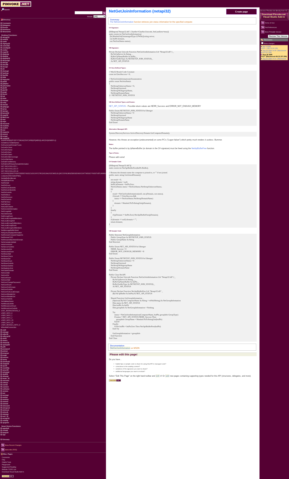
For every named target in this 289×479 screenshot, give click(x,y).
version (5, 391)
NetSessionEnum (7, 252)
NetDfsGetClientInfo (8, 188)
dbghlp (5, 56)
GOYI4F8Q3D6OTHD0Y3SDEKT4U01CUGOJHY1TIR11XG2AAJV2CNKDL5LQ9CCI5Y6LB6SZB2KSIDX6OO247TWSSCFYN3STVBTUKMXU (53, 173)
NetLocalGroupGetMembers (11, 228)
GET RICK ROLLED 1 (9, 166)
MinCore (5, 117)
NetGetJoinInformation (9, 209)
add (167, 376)
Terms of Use (270, 23)
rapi (3, 435)
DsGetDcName (6, 150)
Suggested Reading (9, 467)
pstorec (5, 357)
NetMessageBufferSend (10, 230)
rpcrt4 (4, 366)
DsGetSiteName (7, 159)
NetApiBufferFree (7, 180)
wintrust (5, 410)
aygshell (5, 428)
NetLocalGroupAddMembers (11, 218)
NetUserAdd (5, 280)
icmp (4, 102)
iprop (4, 109)
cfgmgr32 (6, 44)
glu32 (4, 88)
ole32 (4, 338)
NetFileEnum (5, 204)
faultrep (5, 73)
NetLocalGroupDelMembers (11, 223)
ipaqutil (5, 432)
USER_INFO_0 (6, 313)
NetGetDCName (7, 207)
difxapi (5, 62)
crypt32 (5, 52)
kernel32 (5, 113)
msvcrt (5, 134)
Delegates (6, 25)
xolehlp (5, 420)
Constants (6, 23)
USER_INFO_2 (6, 318)
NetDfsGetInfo (6, 192)
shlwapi (5, 376)
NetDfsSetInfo (6, 199)
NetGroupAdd (6, 211)
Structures (6, 31)
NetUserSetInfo (6, 299)
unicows (5, 380)
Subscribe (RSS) (11, 450)
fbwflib (5, 75)
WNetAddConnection (8, 327)
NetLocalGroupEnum (8, 225)
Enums (5, 27)
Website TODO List (9, 469)
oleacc (5, 340)
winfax (5, 397)
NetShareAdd (6, 254)
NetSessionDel (6, 249)
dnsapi (5, 67)
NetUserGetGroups (8, 287)
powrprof (6, 349)
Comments (6, 457)
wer (3, 393)
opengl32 (6, 345)
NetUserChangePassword (10, 282)
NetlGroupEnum (7, 216)
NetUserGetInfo (7, 289)
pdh (4, 347)
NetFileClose (5, 202)
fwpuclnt (5, 79)
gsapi (4, 92)
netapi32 (5, 138)
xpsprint (5, 423)
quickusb (6, 361)
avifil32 (5, 39)
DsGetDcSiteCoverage (9, 157)
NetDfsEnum (5, 185)
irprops (5, 111)
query (4, 359)
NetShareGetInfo (7, 263)
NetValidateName (7, 301)
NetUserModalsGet (8, 294)
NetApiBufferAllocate (8, 178)
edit (157, 376)
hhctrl (4, 94)
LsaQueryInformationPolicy (11, 176)
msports (5, 132)
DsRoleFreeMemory (8, 162)
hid (3, 96)
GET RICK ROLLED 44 (9, 171)
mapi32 (5, 115)
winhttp (5, 399)
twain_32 (5, 378)
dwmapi (5, 71)
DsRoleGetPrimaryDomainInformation (15, 164)
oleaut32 (5, 342)
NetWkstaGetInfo (7, 304)
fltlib (4, 77)
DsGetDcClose (6, 147)
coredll (5, 430)
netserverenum (6, 244)
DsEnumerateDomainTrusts (11, 145)
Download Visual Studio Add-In (13, 472)
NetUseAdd (5, 273)
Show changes (269, 43)
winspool (6, 408)
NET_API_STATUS (117, 106)
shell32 (5, 374)
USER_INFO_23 (7, 320)
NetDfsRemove (6, 197)
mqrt (4, 121)
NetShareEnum (6, 261)
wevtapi (5, 395)
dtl (3, 69)
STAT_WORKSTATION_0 (10, 311)
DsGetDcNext (6, 152)
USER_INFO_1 (6, 315)
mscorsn (5, 124)
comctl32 (6, 46)
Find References (271, 27)
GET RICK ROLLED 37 (9, 169)
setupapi (5, 372)
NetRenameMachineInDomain (12, 240)
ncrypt (5, 136)
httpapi (5, 100)
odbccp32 (6, 336)
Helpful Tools (6, 462)
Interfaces (6, 29)
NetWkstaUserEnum (8, 306)
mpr (4, 119)
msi (3, 130)
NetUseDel (5, 275)
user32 (5, 385)
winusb (5, 412)
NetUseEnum (6, 278)
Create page (241, 11)
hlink (4, 98)
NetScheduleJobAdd (8, 242)
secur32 (5, 370)
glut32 (4, 90)
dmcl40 (5, 65)
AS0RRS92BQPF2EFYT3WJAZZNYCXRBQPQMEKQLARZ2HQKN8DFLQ (28, 140)
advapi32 (5, 37)
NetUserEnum (6, 285)
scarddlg (5, 368)
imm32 (5, 105)
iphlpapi (5, 107)
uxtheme (5, 389)
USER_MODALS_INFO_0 (10, 325)
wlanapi (5, 414)
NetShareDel (5, 259)
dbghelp (5, 54)
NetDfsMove (5, 195)
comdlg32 (6, 48)
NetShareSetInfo (7, 266)
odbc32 (5, 334)
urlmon (5, 383)
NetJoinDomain (6, 214)
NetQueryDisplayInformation (11, 233)
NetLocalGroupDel (8, 221)
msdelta (5, 126)
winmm (5, 404)
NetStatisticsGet (7, 268)
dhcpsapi (6, 60)
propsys (5, 353)
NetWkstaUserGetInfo (9, 308)
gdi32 (4, 81)
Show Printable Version (273, 32)
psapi (4, 355)
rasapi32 (5, 364)
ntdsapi (5, 332)
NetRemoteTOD (7, 237)
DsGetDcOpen (6, 154)
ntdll (4, 330)
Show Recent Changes (13, 445)
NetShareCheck (7, 256)
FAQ (3, 460)
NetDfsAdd (5, 183)
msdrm (5, 128)
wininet (5, 401)
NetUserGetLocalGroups (10, 292)
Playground (6, 464)
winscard (6, 406)
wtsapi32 (5, 418)
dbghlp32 (6, 58)
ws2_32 (5, 416)
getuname (6, 86)
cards (4, 41)
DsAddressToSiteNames (10, 143)
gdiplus (5, 84)
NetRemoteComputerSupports (12, 235)
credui (4, 50)
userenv (5, 387)
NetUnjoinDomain (7, 270)
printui (5, 351)
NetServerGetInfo (7, 247)
